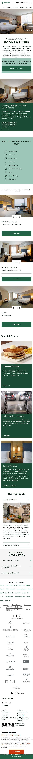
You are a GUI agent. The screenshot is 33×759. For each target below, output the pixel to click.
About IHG (4, 710)
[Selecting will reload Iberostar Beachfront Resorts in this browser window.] (10, 655)
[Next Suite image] (19, 308)
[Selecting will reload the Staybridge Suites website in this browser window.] (10, 681)
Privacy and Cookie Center (9, 717)
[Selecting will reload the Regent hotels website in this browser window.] (26, 623)
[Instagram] (9, 703)
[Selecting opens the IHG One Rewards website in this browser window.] (16, 693)
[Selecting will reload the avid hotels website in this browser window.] (10, 675)
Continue (16, 751)
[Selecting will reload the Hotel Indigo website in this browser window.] (26, 636)
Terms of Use (5, 715)
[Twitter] (6, 703)
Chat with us (5, 714)
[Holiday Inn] (6, 3)
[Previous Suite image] (14, 308)
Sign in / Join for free (23, 2)
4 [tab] (17, 32)
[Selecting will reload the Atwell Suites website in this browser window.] (26, 675)
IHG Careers (20, 710)
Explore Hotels (21, 714)
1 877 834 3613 (20, 725)
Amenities (15, 7)
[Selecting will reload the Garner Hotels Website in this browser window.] (26, 668)
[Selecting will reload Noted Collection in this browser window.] (10, 642)
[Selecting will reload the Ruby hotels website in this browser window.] (10, 649)
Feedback (19, 720)
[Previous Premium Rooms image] (14, 217)
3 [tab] (16, 32)
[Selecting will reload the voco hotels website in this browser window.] (26, 642)
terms (18, 742)
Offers (3, 7)
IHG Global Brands (6, 712)
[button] (30, 2)
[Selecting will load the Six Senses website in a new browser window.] (10, 623)
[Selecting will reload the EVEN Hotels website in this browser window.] (10, 662)
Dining (22, 7)
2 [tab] (15, 32)
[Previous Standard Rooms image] (14, 262)
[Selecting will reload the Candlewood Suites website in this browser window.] (16, 687)
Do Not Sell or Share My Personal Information (23, 718)
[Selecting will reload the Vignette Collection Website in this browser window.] (26, 629)
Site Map (4, 719)
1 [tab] (14, 32)
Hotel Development (22, 712)
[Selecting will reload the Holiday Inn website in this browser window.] (10, 668)
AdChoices (20, 715)
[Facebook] (3, 703)
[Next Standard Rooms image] (19, 262)
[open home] (1, 608)
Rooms (9, 7)
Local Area (29, 7)
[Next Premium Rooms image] (19, 217)
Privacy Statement (21, 744)
